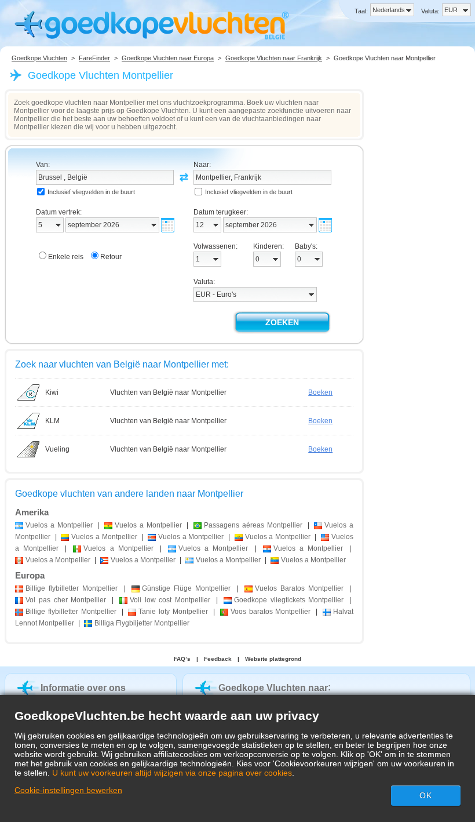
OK (425, 795)
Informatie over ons (83, 688)
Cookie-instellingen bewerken (68, 790)
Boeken (320, 392)
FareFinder (94, 57)
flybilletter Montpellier (71, 588)
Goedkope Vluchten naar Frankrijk (273, 57)
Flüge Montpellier (186, 588)
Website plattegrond (273, 659)
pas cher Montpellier (65, 600)
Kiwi (52, 392)
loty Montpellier (173, 612)
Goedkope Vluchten (39, 57)
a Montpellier (59, 525)
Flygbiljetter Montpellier (141, 623)
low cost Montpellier (170, 600)
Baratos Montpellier (299, 588)
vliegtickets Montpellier (289, 600)
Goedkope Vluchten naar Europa (168, 57)
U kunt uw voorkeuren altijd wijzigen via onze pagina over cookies (172, 772)
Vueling (57, 449)
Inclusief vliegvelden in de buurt (91, 191)
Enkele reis (65, 257)
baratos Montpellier (271, 612)
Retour (111, 257)
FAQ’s (182, 659)
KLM (52, 421)
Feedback (218, 659)
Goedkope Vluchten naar (273, 688)
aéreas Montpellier (253, 525)
